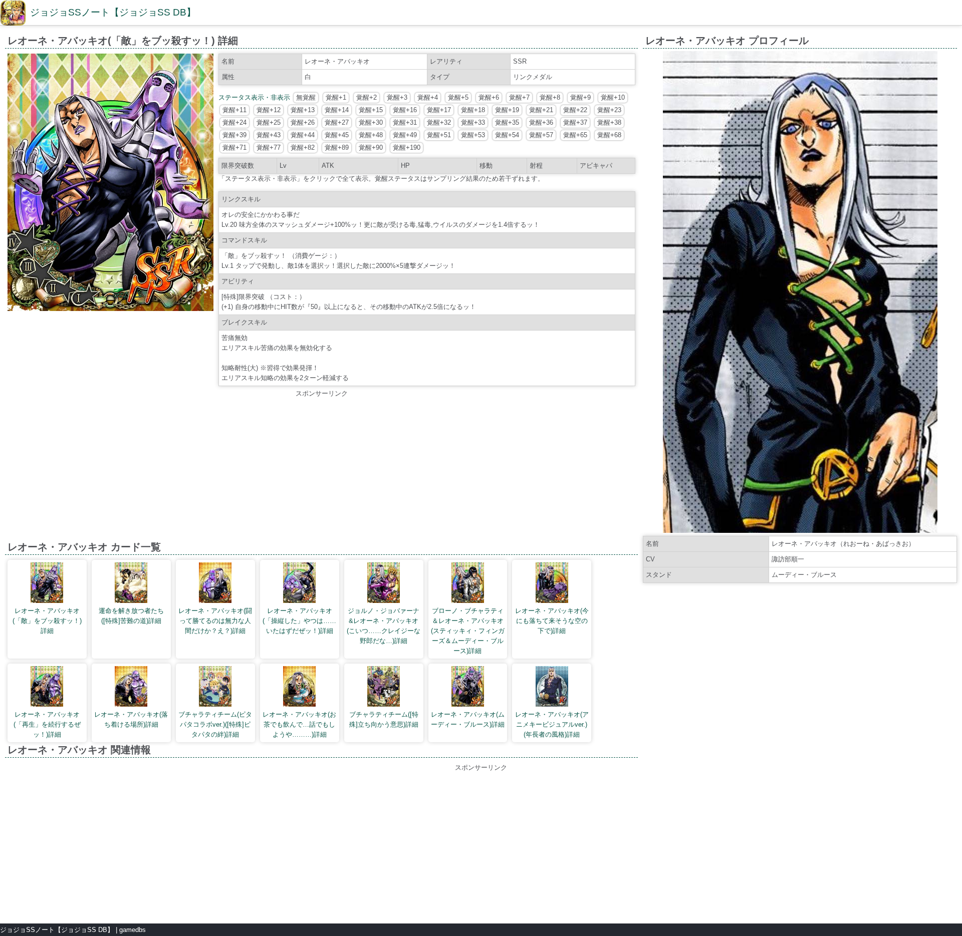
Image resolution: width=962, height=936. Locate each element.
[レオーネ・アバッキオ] (47, 584)
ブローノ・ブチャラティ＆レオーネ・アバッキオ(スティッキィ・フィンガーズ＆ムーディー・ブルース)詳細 (468, 631)
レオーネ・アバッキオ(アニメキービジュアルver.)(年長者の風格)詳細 (552, 724)
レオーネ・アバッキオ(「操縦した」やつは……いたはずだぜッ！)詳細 (299, 621)
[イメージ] (110, 309)
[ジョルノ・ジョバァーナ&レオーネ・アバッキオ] (383, 584)
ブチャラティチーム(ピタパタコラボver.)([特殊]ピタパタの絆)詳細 (215, 724)
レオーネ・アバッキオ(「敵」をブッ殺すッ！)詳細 (47, 621)
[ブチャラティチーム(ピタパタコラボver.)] (215, 688)
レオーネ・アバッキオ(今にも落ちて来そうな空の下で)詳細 (552, 621)
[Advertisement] (321, 469)
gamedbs (132, 929)
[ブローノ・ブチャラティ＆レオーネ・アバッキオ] (467, 584)
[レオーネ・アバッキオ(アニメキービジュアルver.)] (552, 688)
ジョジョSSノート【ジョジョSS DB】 (113, 12)
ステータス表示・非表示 (254, 97)
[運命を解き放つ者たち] (131, 584)
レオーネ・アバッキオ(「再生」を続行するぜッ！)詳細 (47, 724)
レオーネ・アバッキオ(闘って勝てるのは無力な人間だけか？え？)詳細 (215, 621)
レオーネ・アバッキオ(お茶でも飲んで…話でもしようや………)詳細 (299, 724)
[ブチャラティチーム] (383, 688)
